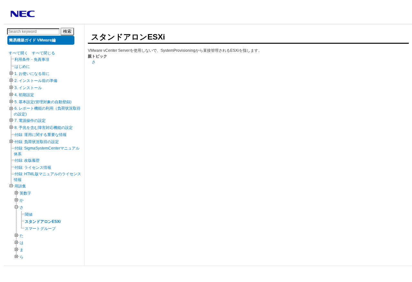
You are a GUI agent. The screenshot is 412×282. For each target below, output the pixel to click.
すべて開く (18, 53)
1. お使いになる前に (32, 73)
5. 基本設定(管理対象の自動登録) (42, 102)
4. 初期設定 (24, 95)
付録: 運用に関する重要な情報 (40, 134)
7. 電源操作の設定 (30, 120)
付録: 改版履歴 (27, 160)
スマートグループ (40, 228)
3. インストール (28, 88)
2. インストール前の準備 (35, 80)
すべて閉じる (43, 53)
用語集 (20, 186)
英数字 (25, 193)
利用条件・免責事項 (31, 59)
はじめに (22, 66)
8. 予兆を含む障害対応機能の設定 (43, 127)
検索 (67, 31)
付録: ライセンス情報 (32, 167)
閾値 (29, 214)
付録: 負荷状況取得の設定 (36, 142)
